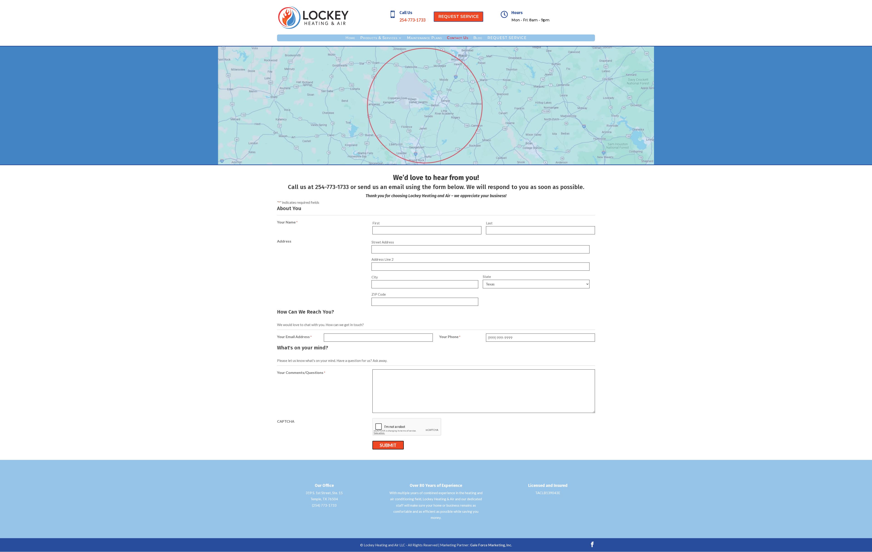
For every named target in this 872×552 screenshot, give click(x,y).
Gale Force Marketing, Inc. (491, 545)
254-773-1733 (332, 187)
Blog (477, 38)
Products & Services (378, 38)
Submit (388, 445)
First (376, 223)
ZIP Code (379, 294)
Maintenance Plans (424, 38)
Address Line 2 (383, 259)
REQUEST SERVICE (458, 16)
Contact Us (457, 38)
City (375, 277)
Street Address (383, 242)
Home (350, 38)
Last (489, 223)
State (487, 277)
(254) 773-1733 (324, 505)
